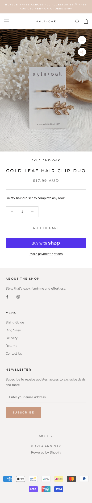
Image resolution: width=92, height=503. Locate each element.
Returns (11, 346)
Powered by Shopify (46, 452)
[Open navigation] (6, 21)
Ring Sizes (13, 330)
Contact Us (14, 353)
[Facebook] (7, 296)
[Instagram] (18, 296)
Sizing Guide (15, 322)
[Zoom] (82, 40)
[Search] (77, 21)
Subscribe (23, 412)
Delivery (11, 338)
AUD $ (44, 436)
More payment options (46, 254)
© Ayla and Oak (46, 446)
